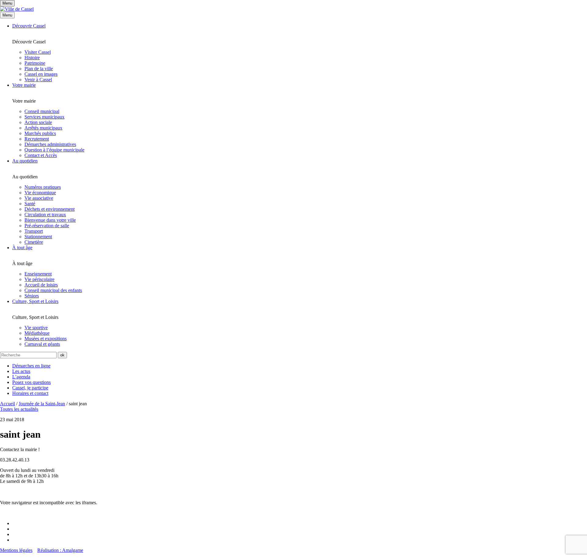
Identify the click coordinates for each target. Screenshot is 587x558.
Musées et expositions (45, 338)
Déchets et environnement (49, 209)
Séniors (31, 295)
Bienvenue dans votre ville (50, 220)
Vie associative (38, 198)
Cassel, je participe (30, 387)
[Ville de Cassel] (17, 9)
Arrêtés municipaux (43, 127)
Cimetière (33, 242)
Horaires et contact (30, 393)
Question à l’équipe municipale (54, 149)
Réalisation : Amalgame (60, 550)
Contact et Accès (40, 155)
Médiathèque (37, 333)
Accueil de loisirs (41, 284)
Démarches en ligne (31, 365)
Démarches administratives (50, 144)
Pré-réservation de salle (46, 225)
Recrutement (36, 138)
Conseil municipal (41, 111)
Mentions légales (16, 550)
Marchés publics (40, 133)
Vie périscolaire (39, 279)
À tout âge (22, 247)
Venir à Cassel (38, 79)
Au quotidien (25, 160)
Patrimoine (34, 63)
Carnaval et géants (42, 344)
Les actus (21, 371)
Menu (7, 15)
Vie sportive (36, 327)
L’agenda (21, 376)
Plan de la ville (38, 68)
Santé (29, 203)
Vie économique (40, 192)
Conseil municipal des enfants (53, 290)
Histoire (32, 57)
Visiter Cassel (37, 52)
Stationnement (38, 236)
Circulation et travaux (45, 214)
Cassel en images (40, 74)
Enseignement (38, 273)
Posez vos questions (31, 382)
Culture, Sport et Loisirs (35, 301)
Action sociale (38, 122)
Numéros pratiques (42, 187)
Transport (33, 231)
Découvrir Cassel (29, 25)
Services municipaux (44, 116)
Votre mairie (24, 85)
